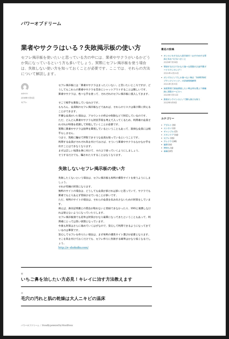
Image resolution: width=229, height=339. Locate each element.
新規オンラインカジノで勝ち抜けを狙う (182, 99)
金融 (166, 151)
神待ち (167, 148)
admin (24, 93)
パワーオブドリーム (41, 23)
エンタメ (168, 128)
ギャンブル (169, 131)
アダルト (168, 125)
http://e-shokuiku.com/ (73, 247)
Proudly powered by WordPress (57, 325)
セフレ (24, 102)
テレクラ (168, 141)
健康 (166, 144)
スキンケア (169, 134)
